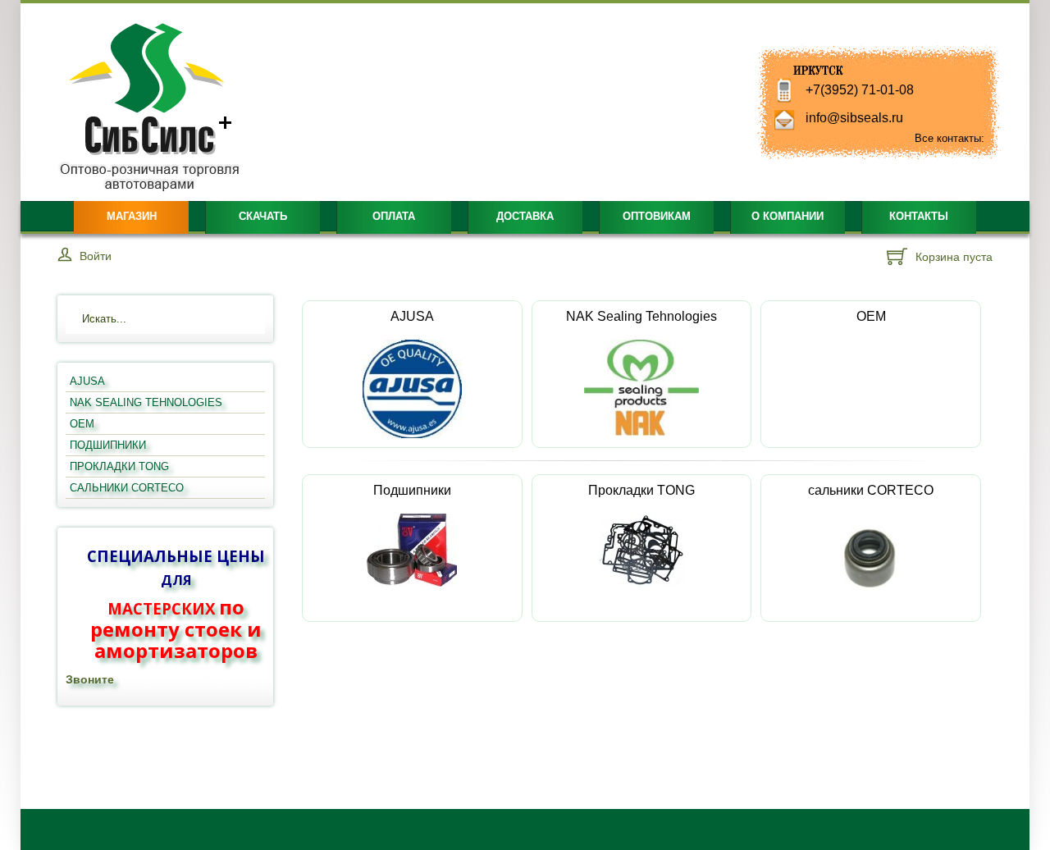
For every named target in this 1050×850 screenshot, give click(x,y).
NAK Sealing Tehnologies (641, 316)
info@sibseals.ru (854, 118)
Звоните (90, 679)
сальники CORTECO (871, 490)
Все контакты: (949, 138)
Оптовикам (657, 216)
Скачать (263, 216)
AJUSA (412, 316)
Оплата (393, 216)
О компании (787, 216)
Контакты (918, 216)
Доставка (525, 216)
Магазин (132, 216)
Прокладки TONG (641, 490)
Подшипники (412, 490)
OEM (871, 316)
